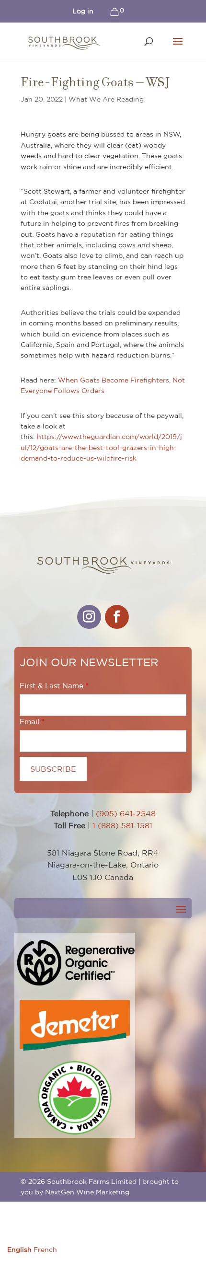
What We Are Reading (106, 99)
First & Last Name (51, 686)
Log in (82, 11)
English (19, 1249)
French (45, 1249)
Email (29, 722)
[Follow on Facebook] (117, 617)
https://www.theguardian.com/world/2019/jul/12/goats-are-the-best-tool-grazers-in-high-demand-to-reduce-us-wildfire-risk (101, 447)
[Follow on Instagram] (89, 617)
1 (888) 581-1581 (122, 825)
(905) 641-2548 (126, 813)
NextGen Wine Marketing (87, 1192)
